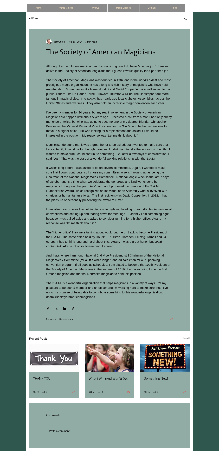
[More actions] (171, 42)
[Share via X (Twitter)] (56, 308)
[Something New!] (165, 358)
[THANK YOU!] (54, 358)
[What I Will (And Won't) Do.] (109, 358)
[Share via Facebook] (47, 308)
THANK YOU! (42, 378)
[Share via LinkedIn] (64, 308)
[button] (185, 18)
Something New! (156, 378)
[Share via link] (73, 308)
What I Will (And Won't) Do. (108, 378)
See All (186, 338)
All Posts (33, 18)
